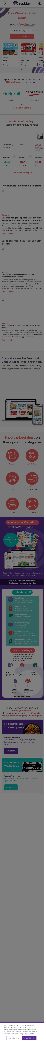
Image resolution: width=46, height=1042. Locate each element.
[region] (22, 1032)
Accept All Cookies (29, 1038)
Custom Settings (13, 1038)
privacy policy (29, 1034)
